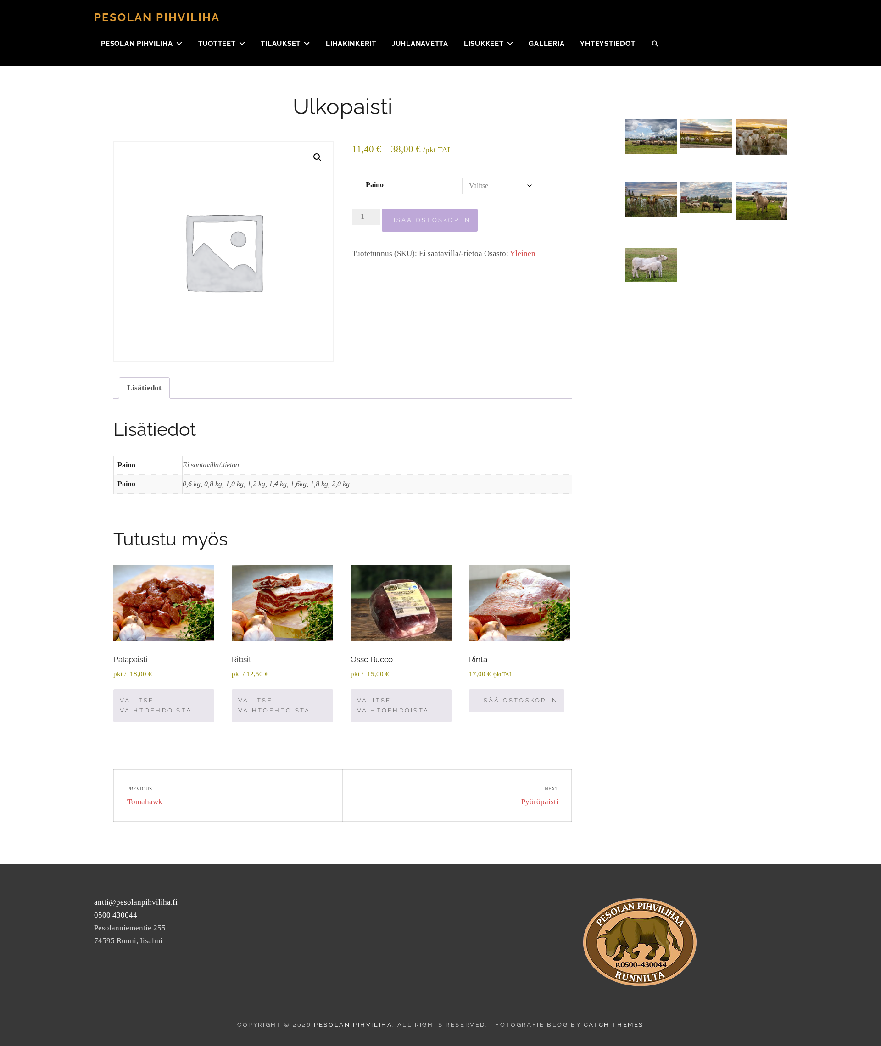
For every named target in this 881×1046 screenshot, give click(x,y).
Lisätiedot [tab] (144, 388)
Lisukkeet (484, 43)
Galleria (546, 43)
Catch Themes (614, 1024)
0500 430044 (115, 915)
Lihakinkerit (351, 43)
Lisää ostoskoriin (429, 220)
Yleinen (522, 253)
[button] (317, 157)
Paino (375, 185)
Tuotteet (217, 43)
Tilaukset (281, 43)
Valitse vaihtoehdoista (156, 705)
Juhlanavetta (420, 43)
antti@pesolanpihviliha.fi (136, 902)
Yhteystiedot (607, 43)
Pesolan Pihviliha (157, 17)
